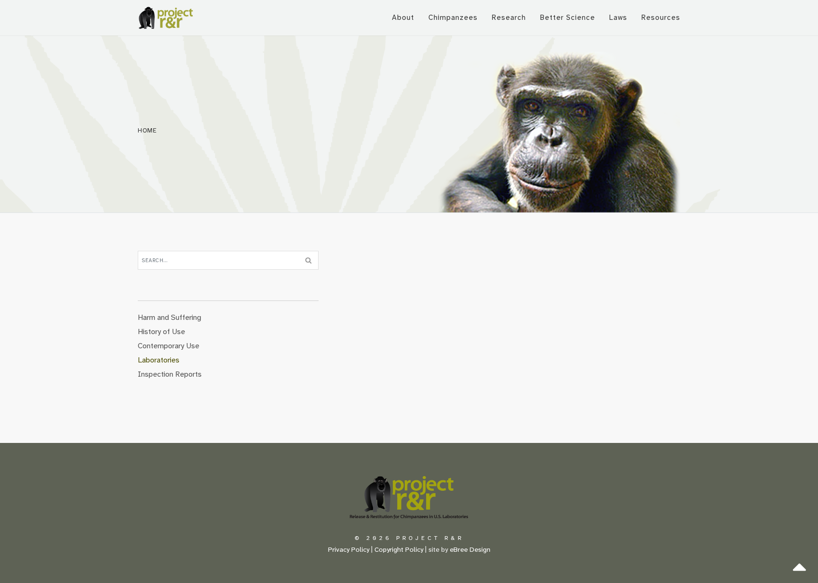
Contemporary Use (168, 346)
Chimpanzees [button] (453, 17)
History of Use (161, 331)
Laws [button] (618, 17)
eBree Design (470, 549)
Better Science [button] (567, 17)
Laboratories (158, 360)
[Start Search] (308, 260)
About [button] (403, 17)
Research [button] (509, 17)
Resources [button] (660, 17)
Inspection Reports (170, 374)
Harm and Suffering (169, 317)
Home (147, 130)
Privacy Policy (348, 549)
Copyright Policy (398, 549)
